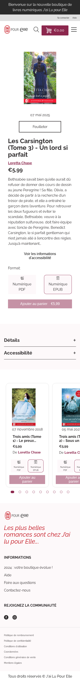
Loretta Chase (20, 163)
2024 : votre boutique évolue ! (28, 567)
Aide (7, 575)
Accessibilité (18, 353)
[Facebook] (6, 617)
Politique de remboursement (19, 635)
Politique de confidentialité (17, 641)
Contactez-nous (17, 590)
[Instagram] (14, 617)
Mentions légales (13, 663)
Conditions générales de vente (20, 657)
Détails (12, 340)
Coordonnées (11, 652)
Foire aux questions (20, 583)
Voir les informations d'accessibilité (40, 256)
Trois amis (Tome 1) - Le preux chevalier (27, 439)
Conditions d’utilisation (15, 646)
